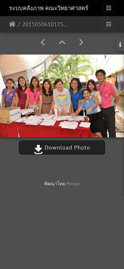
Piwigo (73, 183)
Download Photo (66, 147)
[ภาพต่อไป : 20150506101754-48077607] (81, 42)
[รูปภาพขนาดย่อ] (62, 42)
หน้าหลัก (12, 24)
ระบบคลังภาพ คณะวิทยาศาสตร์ (48, 8)
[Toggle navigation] (108, 8)
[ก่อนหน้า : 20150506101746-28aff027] (42, 42)
